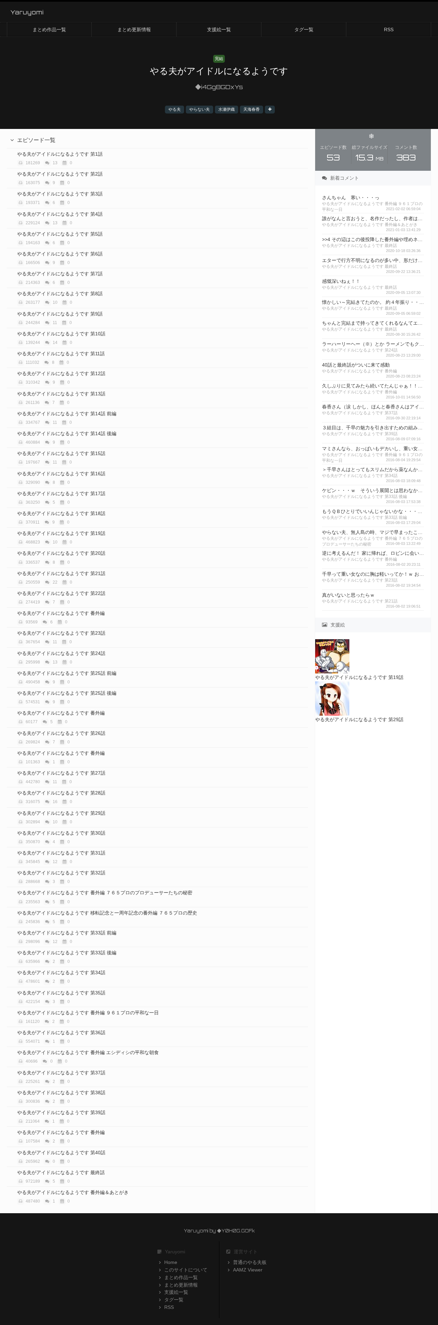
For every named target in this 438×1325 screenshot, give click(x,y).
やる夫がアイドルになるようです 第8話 (60, 293)
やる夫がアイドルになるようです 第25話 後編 (66, 693)
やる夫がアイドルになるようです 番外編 (61, 613)
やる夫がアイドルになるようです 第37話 (61, 1072)
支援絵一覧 (219, 29)
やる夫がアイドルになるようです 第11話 (61, 353)
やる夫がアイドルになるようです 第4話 (60, 214)
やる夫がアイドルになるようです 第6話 (60, 253)
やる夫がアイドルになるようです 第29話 (61, 813)
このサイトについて (185, 1270)
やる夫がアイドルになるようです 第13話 (61, 393)
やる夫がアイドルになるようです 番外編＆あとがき (73, 1192)
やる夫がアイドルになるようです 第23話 (61, 633)
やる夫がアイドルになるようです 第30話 (61, 833)
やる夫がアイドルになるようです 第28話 (61, 793)
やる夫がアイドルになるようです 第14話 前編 (66, 413)
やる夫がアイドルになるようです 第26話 (61, 733)
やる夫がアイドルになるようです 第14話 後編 (66, 433)
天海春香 (251, 109)
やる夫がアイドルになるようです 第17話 (61, 493)
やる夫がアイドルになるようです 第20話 (61, 553)
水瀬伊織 (226, 109)
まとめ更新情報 (134, 29)
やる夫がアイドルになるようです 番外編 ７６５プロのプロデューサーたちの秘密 (104, 892)
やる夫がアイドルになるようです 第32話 (61, 872)
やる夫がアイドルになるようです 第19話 (61, 533)
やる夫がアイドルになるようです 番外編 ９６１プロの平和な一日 (88, 1012)
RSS (389, 29)
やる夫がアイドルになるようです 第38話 (61, 1092)
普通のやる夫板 (250, 1262)
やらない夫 (199, 109)
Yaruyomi (27, 12)
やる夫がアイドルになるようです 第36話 (61, 1032)
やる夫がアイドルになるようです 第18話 (61, 513)
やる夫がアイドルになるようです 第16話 (61, 473)
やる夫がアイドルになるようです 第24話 (61, 653)
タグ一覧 (303, 29)
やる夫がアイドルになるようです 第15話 (61, 453)
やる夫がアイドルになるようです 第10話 (61, 333)
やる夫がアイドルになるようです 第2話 (60, 174)
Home (170, 1262)
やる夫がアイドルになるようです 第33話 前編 (66, 932)
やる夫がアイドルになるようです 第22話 (61, 593)
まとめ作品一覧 (49, 29)
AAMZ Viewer (247, 1270)
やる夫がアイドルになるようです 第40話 (61, 1152)
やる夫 (174, 109)
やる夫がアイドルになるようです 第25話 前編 (66, 673)
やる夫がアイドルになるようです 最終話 (61, 1172)
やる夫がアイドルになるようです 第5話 (60, 234)
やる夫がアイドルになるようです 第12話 (61, 373)
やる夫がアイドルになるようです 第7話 (60, 273)
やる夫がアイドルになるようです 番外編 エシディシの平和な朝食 (88, 1052)
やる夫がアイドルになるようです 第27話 (61, 773)
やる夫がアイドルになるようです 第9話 (60, 314)
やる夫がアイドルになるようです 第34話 (61, 972)
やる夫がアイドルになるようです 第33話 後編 (66, 952)
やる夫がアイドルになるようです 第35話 (61, 992)
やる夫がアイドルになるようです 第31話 (61, 853)
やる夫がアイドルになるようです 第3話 (60, 193)
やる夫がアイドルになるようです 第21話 (61, 573)
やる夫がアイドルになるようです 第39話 (61, 1112)
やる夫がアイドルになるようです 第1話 (60, 154)
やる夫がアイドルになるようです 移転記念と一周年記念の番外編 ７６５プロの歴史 (107, 913)
